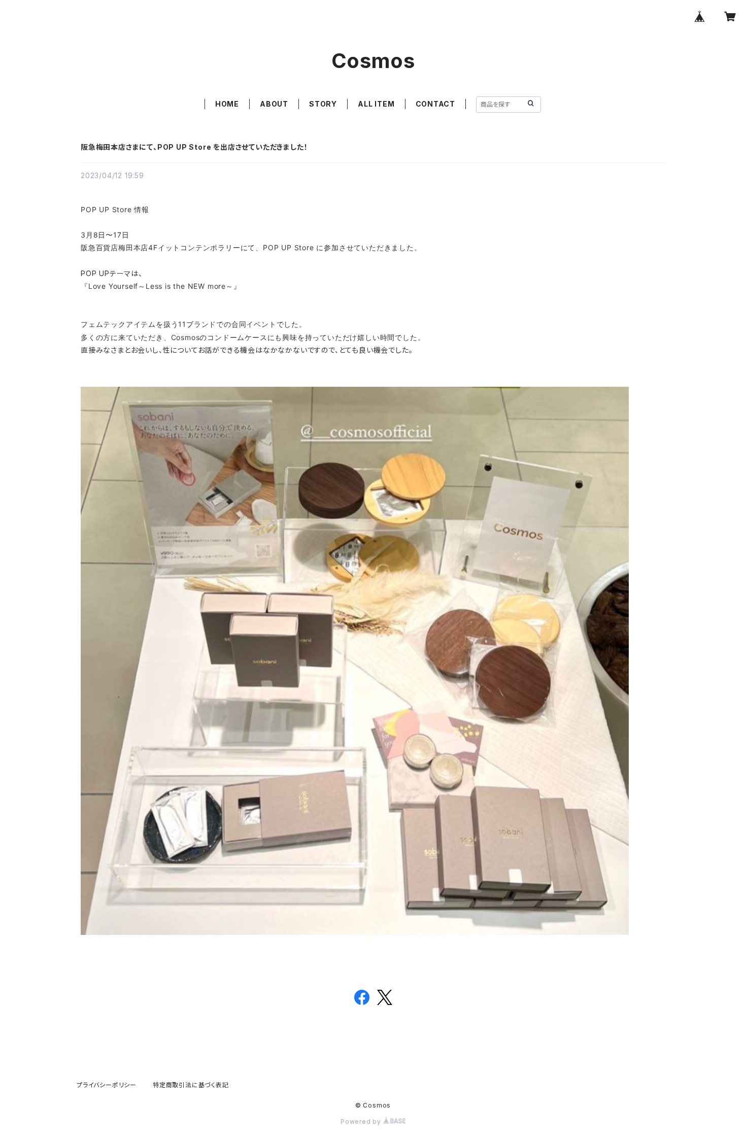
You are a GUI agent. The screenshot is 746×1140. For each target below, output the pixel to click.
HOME (227, 103)
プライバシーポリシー (107, 1085)
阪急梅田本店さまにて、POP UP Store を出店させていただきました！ (194, 147)
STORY (323, 103)
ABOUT (274, 103)
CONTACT (436, 103)
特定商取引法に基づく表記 (191, 1085)
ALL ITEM (376, 103)
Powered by (362, 1121)
